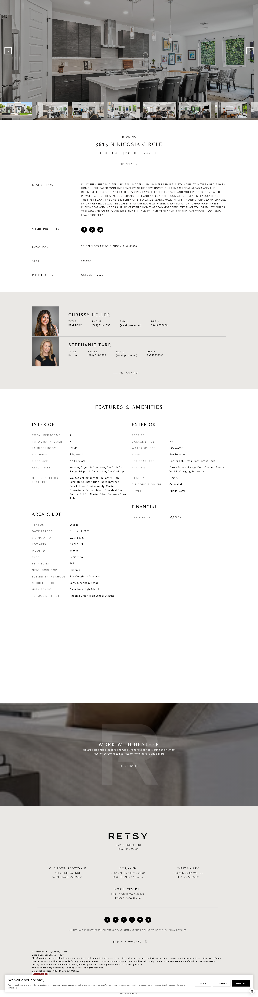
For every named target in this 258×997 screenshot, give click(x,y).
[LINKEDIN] (116, 920)
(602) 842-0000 (128, 848)
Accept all (241, 983)
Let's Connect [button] (129, 766)
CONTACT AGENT (129, 373)
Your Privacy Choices (129, 993)
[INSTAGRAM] (132, 920)
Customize (222, 983)
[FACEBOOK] (107, 920)
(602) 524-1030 (101, 325)
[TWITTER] (124, 920)
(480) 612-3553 (97, 355)
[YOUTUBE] (140, 920)
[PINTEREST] (148, 920)
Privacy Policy (135, 941)
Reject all (203, 983)
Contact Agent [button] (129, 164)
